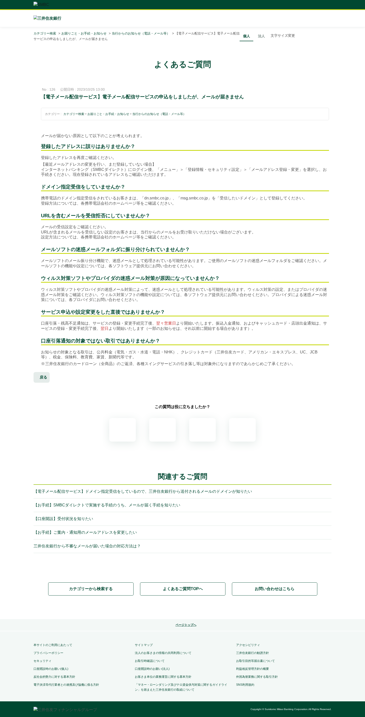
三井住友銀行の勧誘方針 (252, 653)
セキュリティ (42, 661)
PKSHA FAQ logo (182, 607)
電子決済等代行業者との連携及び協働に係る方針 (66, 684)
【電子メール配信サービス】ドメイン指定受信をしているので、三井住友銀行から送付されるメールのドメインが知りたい (143, 491)
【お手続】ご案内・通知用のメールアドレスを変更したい (85, 532)
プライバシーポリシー (48, 653)
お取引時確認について (150, 661)
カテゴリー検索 (45, 33)
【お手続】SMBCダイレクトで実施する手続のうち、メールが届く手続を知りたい (107, 505)
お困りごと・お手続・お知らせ (84, 33)
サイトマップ (144, 645)
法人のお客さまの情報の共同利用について (163, 653)
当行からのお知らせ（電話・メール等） (141, 33)
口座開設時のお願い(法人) (152, 669)
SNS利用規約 (245, 684)
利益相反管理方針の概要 (252, 669)
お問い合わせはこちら (274, 589)
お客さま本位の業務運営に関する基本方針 (163, 677)
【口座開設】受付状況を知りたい (63, 519)
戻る (43, 377)
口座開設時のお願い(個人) (51, 669)
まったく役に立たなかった (242, 430)
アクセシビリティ (248, 645)
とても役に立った (122, 430)
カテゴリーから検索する (91, 589)
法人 (261, 36)
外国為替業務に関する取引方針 (257, 677)
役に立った (162, 430)
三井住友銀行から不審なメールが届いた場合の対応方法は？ (87, 546)
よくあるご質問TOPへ (183, 589)
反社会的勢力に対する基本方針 (54, 677)
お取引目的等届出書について (255, 661)
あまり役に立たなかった (202, 430)
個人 (246, 36)
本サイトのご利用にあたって (53, 645)
